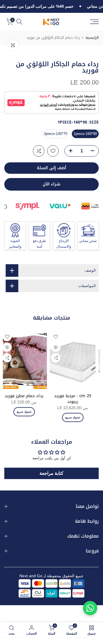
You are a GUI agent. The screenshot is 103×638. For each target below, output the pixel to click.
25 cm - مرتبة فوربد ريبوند (75, 398)
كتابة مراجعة (51, 473)
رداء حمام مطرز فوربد (26, 396)
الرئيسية (92, 37)
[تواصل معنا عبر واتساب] (90, 608)
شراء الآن (51, 184)
